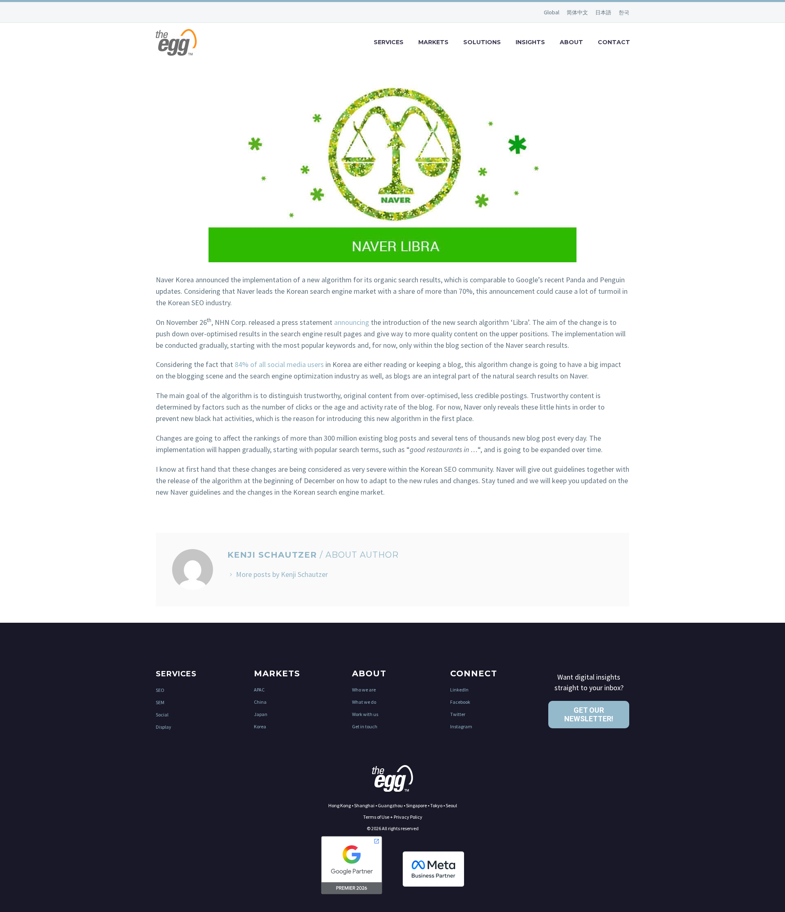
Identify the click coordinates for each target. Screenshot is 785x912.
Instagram (461, 726)
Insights (530, 42)
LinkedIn (459, 690)
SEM (160, 702)
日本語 (603, 12)
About (571, 42)
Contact (614, 42)
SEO (160, 690)
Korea (260, 726)
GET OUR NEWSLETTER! (588, 714)
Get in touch (364, 726)
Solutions (482, 42)
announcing (351, 322)
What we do (364, 702)
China (260, 702)
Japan (260, 714)
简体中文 (578, 12)
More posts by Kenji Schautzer (282, 574)
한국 (624, 12)
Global (552, 12)
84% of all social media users (279, 364)
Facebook (460, 702)
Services (389, 42)
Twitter (457, 714)
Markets (433, 42)
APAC (259, 690)
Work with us (365, 714)
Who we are (364, 690)
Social (162, 715)
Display (163, 727)
